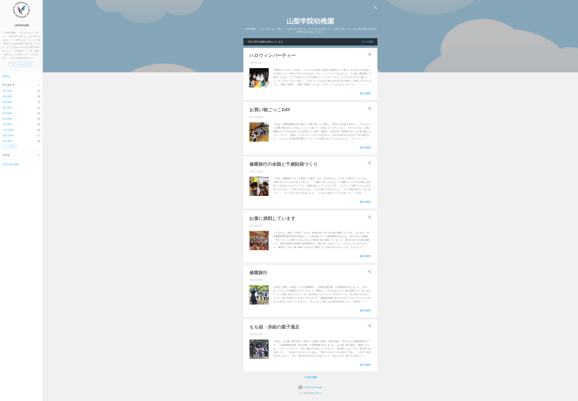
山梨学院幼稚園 (310, 21)
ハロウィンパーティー (272, 55)
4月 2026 (7, 107)
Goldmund (318, 393)
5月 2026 (7, 102)
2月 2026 (7, 118)
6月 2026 (7, 96)
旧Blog (6, 76)
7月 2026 (7, 91)
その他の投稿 (310, 377)
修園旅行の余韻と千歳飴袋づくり (283, 164)
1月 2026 (7, 124)
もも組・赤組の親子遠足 (274, 326)
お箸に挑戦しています (272, 218)
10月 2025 (8, 135)
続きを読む (365, 93)
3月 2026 (7, 113)
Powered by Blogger (312, 387)
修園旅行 (258, 272)
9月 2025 (7, 141)
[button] (369, 54)
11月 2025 (8, 130)
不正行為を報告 (10, 164)
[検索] (375, 8)
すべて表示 (367, 41)
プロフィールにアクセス (21, 64)
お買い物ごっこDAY (269, 109)
